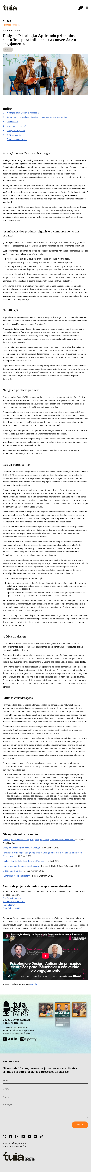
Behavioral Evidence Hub (14, 902)
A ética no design (14, 135)
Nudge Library (9, 905)
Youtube (33, 984)
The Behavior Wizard (12, 898)
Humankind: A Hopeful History (16, 876)
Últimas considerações (17, 140)
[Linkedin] (23, 1136)
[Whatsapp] (4, 1136)
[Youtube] (29, 1136)
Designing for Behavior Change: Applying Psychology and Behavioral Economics (39, 840)
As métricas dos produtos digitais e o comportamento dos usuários (37, 117)
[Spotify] (35, 1136)
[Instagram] (17, 1136)
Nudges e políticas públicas (19, 126)
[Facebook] (10, 1136)
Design (7, 50)
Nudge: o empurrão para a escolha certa (21, 866)
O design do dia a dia (12, 871)
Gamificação (12, 122)
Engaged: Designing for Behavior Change (21, 848)
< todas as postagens (11, 25)
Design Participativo (16, 131)
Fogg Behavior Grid (11, 908)
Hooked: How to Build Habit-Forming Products (23, 861)
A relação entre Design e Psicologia (23, 113)
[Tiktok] (42, 1136)
